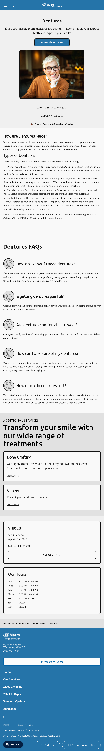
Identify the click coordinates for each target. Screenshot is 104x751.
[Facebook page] (5, 717)
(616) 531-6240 (56, 115)
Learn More (13, 475)
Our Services (11, 679)
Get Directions (52, 555)
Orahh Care (54, 735)
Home (7, 672)
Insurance (9, 708)
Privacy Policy (10, 735)
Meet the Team (12, 686)
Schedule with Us (52, 42)
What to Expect (13, 694)
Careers (43, 735)
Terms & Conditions (28, 735)
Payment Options (14, 701)
